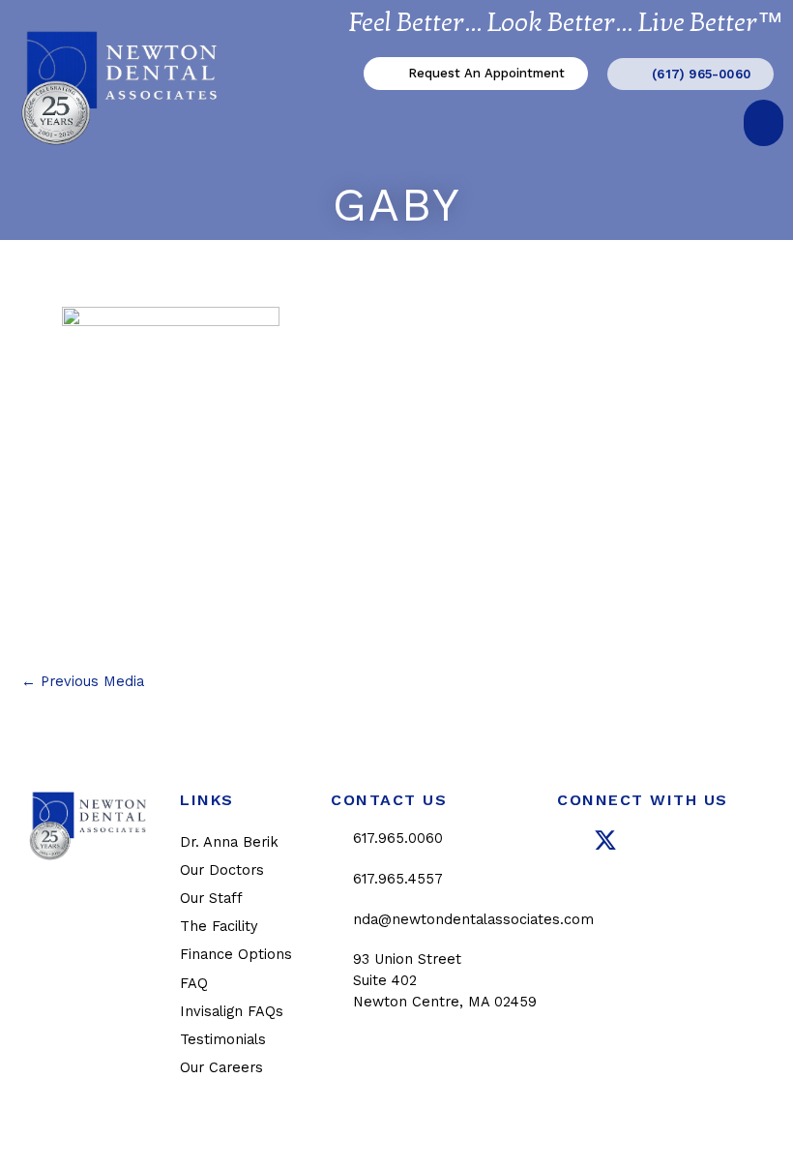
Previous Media (82, 681)
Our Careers (221, 1067)
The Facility (219, 926)
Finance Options (236, 954)
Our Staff (211, 898)
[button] (763, 123)
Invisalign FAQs (231, 1011)
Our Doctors (222, 870)
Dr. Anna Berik (229, 842)
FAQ (194, 983)
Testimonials (223, 1039)
